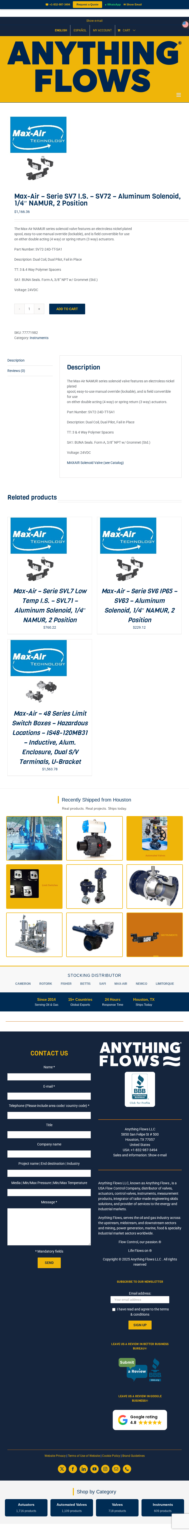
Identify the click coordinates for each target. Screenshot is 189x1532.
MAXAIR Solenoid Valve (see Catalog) (95, 463)
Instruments (39, 338)
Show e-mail (94, 21)
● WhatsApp (113, 4)
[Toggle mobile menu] (179, 94)
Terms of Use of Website (84, 1456)
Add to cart (67, 309)
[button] (140, 1420)
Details (54, 550)
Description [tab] (16, 360)
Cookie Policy (111, 1456)
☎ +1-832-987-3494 (57, 4)
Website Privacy (55, 1456)
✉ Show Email (133, 4)
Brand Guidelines (133, 1456)
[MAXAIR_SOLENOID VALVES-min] (94, 148)
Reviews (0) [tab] (16, 371)
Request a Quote (87, 4)
